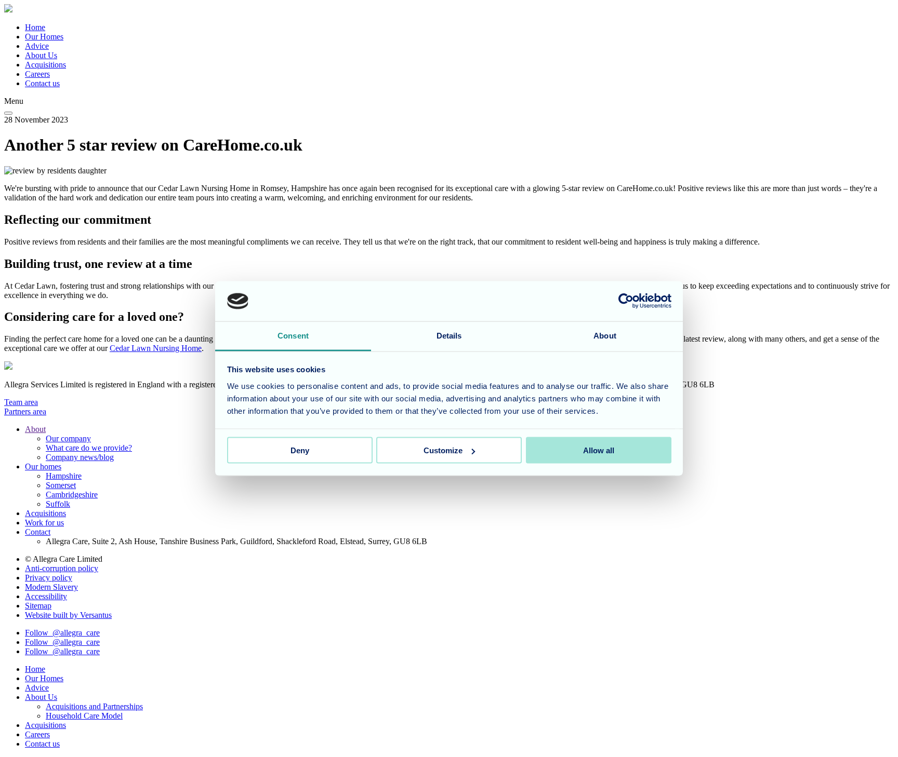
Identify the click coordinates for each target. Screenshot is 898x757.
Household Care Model (84, 715)
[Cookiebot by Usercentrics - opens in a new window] (625, 301)
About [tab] (604, 335)
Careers (37, 74)
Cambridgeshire (72, 494)
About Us (41, 55)
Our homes (43, 466)
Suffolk (58, 503)
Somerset (61, 485)
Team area (21, 402)
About (35, 429)
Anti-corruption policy (61, 568)
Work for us (44, 522)
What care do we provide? (89, 447)
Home (35, 27)
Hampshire (64, 475)
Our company (68, 438)
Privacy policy (48, 577)
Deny (299, 450)
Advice (37, 46)
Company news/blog (80, 457)
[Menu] (8, 113)
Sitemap (38, 605)
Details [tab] (449, 335)
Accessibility (46, 596)
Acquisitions (45, 64)
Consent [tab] (293, 335)
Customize (443, 450)
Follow (62, 632)
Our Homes (44, 36)
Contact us (42, 83)
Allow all (598, 450)
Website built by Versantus (68, 615)
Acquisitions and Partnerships (94, 706)
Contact (37, 532)
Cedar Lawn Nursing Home (156, 348)
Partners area (25, 411)
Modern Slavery (51, 587)
